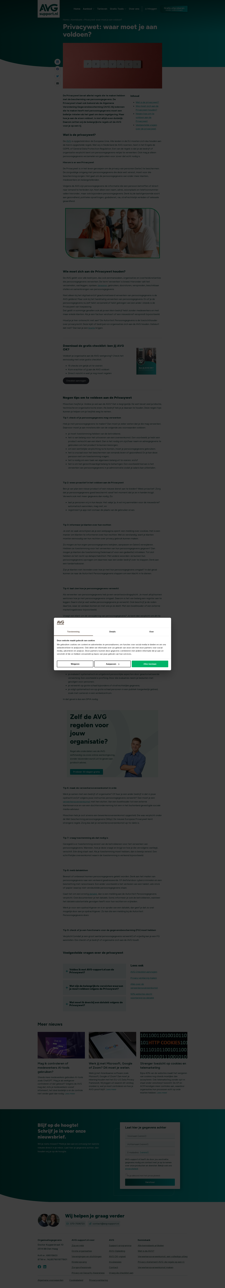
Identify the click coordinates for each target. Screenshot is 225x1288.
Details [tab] (112, 632)
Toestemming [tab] (73, 632)
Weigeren (75, 664)
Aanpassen (111, 664)
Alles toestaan (149, 664)
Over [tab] (151, 632)
